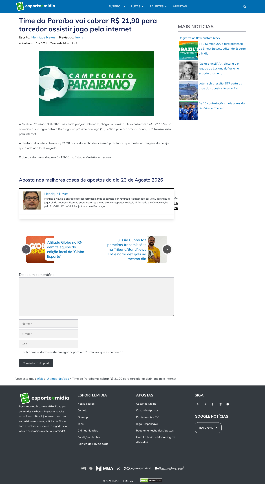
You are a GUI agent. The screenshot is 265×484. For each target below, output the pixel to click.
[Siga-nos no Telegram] (228, 404)
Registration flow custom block (199, 38)
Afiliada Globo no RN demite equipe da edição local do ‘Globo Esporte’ (65, 249)
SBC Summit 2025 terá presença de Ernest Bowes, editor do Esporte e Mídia (222, 48)
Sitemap (83, 417)
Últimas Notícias (58, 378)
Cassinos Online (146, 403)
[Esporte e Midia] (35, 6)
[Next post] (167, 249)
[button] (245, 6)
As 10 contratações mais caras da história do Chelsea (222, 105)
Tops (80, 424)
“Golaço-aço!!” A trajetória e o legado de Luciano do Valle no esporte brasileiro (219, 68)
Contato (82, 410)
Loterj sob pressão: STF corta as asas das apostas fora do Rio (220, 86)
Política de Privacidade (93, 444)
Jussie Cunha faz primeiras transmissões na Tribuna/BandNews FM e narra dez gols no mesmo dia (126, 249)
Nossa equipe (86, 403)
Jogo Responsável (147, 424)
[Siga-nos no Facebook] (213, 404)
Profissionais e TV (147, 417)
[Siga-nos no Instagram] (205, 404)
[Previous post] (26, 249)
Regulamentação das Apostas (155, 430)
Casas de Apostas (147, 410)
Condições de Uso (89, 437)
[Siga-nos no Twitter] (197, 404)
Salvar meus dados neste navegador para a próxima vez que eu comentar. (73, 352)
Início (40, 378)
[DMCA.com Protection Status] (151, 481)
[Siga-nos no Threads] (220, 404)
